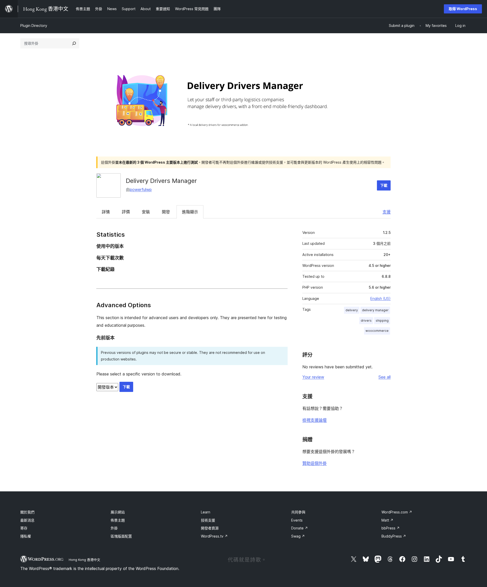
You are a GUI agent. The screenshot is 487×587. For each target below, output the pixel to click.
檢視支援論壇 (314, 420)
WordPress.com (396, 512)
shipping (382, 320)
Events (297, 520)
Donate (299, 528)
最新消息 (27, 520)
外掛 (114, 528)
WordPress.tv (214, 536)
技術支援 (208, 520)
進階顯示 (190, 211)
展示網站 (118, 512)
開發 (166, 211)
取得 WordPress (463, 9)
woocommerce (377, 331)
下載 (383, 185)
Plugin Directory (33, 25)
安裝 (146, 211)
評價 (126, 211)
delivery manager (375, 310)
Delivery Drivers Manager (161, 180)
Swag (298, 536)
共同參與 (298, 512)
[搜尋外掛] (74, 43)
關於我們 (27, 512)
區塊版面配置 (121, 536)
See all (384, 376)
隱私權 (25, 536)
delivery (351, 310)
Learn (205, 512)
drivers (366, 320)
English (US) (380, 298)
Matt (387, 520)
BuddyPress (393, 536)
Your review (313, 376)
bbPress (390, 528)
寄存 (23, 528)
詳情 (106, 211)
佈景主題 (118, 520)
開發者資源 (210, 528)
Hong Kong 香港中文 (84, 560)
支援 (386, 211)
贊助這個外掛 (314, 463)
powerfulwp (141, 189)
